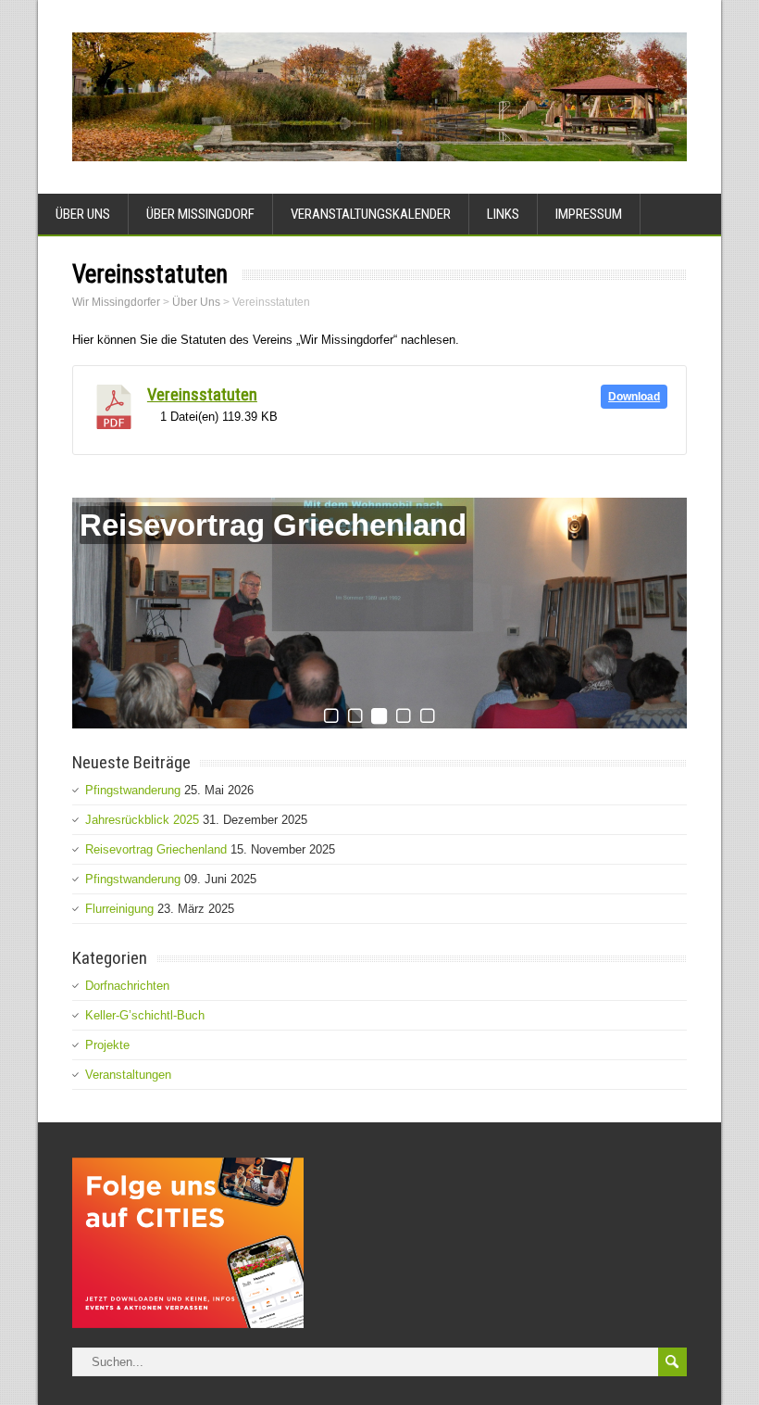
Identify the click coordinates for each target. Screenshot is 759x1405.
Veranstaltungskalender (371, 214)
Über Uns (83, 214)
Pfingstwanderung (132, 790)
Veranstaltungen (128, 1075)
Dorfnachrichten (127, 986)
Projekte (107, 1045)
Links (503, 214)
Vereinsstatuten (202, 395)
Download (634, 396)
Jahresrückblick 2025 (142, 820)
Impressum (588, 214)
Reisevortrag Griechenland (273, 525)
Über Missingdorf (200, 214)
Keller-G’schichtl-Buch (145, 1015)
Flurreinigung (119, 909)
